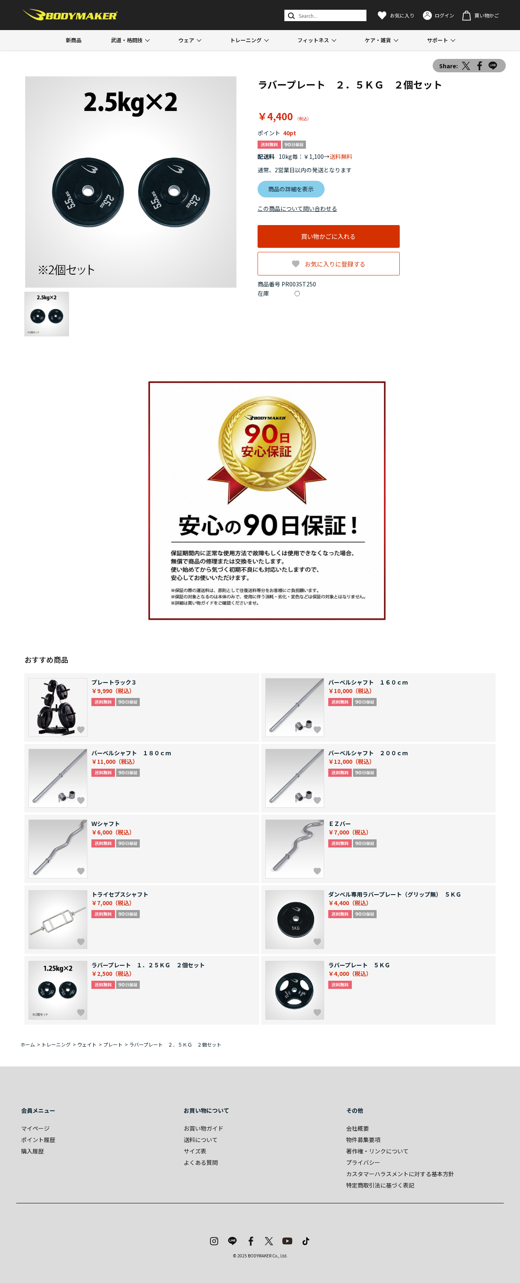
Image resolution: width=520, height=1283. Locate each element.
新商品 (74, 40)
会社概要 (357, 1128)
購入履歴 (32, 1151)
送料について (201, 1140)
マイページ (35, 1128)
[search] (290, 15)
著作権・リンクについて (377, 1151)
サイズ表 (195, 1151)
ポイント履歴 (38, 1140)
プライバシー (363, 1162)
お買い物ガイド (203, 1128)
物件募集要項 (363, 1140)
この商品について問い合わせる (297, 208)
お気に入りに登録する (335, 264)
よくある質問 (201, 1162)
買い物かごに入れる (328, 236)
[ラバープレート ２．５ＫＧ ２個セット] (130, 182)
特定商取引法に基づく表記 (380, 1185)
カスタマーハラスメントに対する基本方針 (400, 1174)
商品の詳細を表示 (291, 189)
